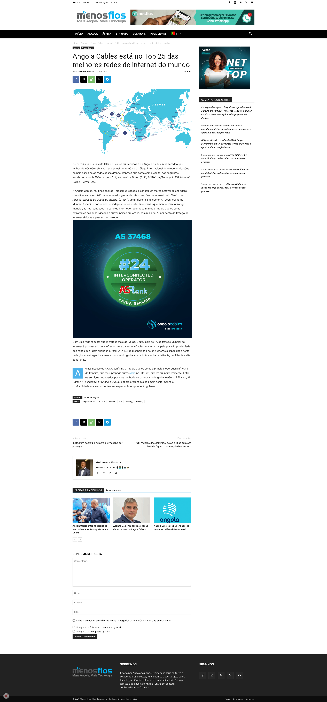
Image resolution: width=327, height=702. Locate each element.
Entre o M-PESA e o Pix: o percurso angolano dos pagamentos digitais (226, 114)
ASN (133, 373)
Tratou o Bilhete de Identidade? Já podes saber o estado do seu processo (224, 158)
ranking (139, 401)
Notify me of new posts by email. (93, 631)
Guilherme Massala (85, 71)
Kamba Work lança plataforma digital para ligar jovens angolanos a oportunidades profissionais (226, 129)
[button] (250, 34)
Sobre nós (238, 698)
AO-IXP (102, 401)
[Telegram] (107, 79)
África (107, 33)
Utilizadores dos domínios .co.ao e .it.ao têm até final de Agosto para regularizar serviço (163, 444)
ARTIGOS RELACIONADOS (88, 490)
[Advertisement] (192, 17)
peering (129, 401)
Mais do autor (113, 490)
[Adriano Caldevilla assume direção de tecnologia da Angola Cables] (131, 510)
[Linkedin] (111, 473)
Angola (93, 33)
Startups (122, 33)
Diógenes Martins (210, 140)
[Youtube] (251, 2)
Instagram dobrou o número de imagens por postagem (97, 444)
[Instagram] (235, 2)
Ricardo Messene (210, 125)
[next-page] (80, 539)
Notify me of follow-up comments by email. (99, 627)
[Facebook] (229, 2)
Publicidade (158, 33)
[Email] (99, 79)
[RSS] (240, 2)
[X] (246, 2)
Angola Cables (97, 43)
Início (79, 33)
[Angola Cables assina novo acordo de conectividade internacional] (172, 510)
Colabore (139, 33)
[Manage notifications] (6, 696)
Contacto (250, 698)
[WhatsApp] (91, 79)
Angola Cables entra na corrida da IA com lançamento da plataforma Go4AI (90, 529)
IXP (120, 401)
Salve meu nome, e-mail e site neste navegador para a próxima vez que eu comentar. (123, 620)
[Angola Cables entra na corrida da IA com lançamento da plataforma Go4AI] (91, 510)
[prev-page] (75, 539)
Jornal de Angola (91, 397)
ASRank (112, 401)
